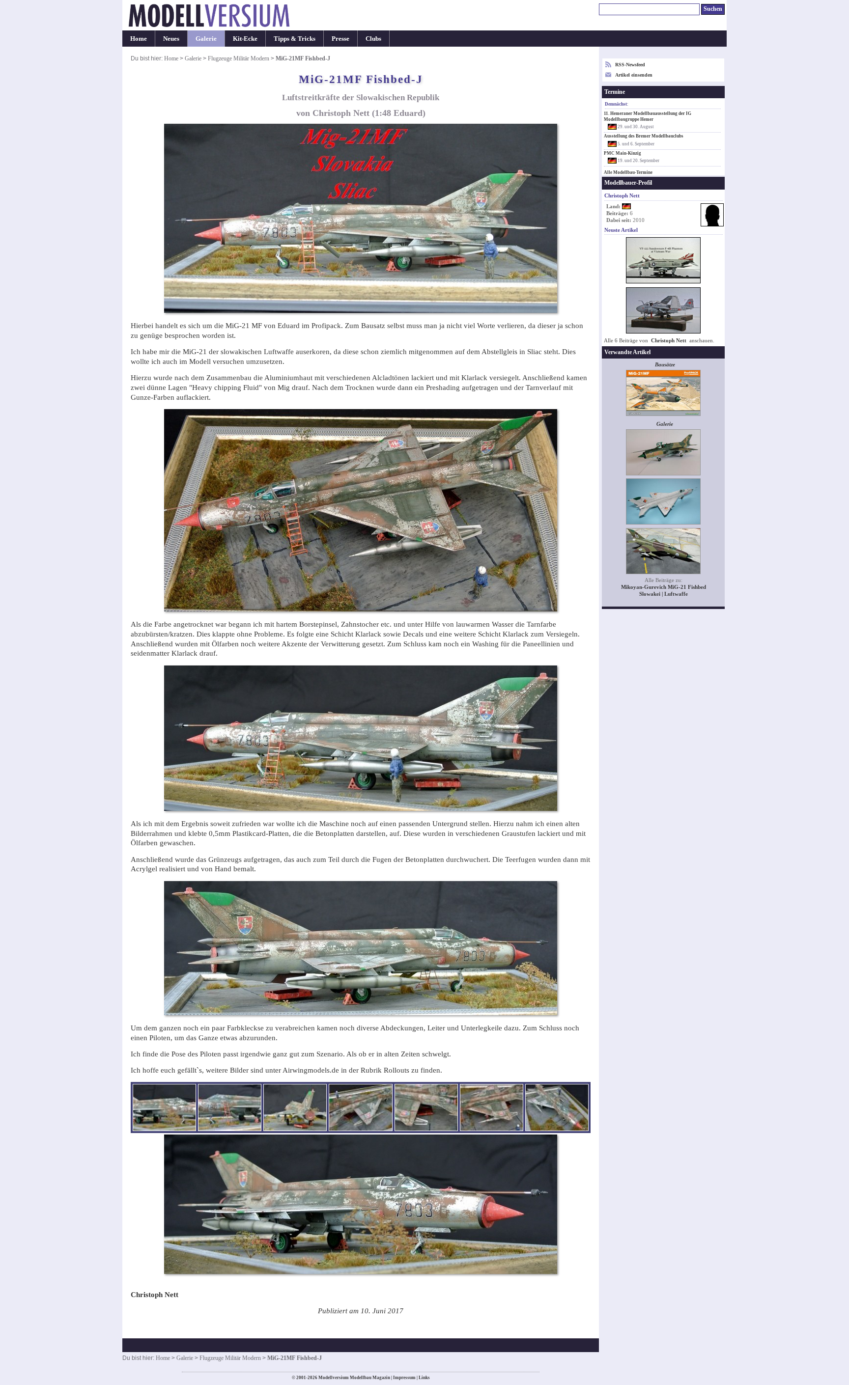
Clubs (373, 38)
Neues (171, 38)
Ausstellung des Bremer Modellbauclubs (643, 136)
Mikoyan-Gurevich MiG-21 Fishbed (663, 587)
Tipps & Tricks (294, 38)
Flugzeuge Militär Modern (238, 58)
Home (138, 38)
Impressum (404, 1377)
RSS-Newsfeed (630, 64)
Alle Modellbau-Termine (628, 172)
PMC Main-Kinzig (622, 153)
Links (424, 1377)
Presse (340, 38)
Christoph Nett (668, 340)
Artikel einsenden (633, 75)
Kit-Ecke (245, 38)
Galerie (206, 38)
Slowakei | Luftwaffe (663, 594)
